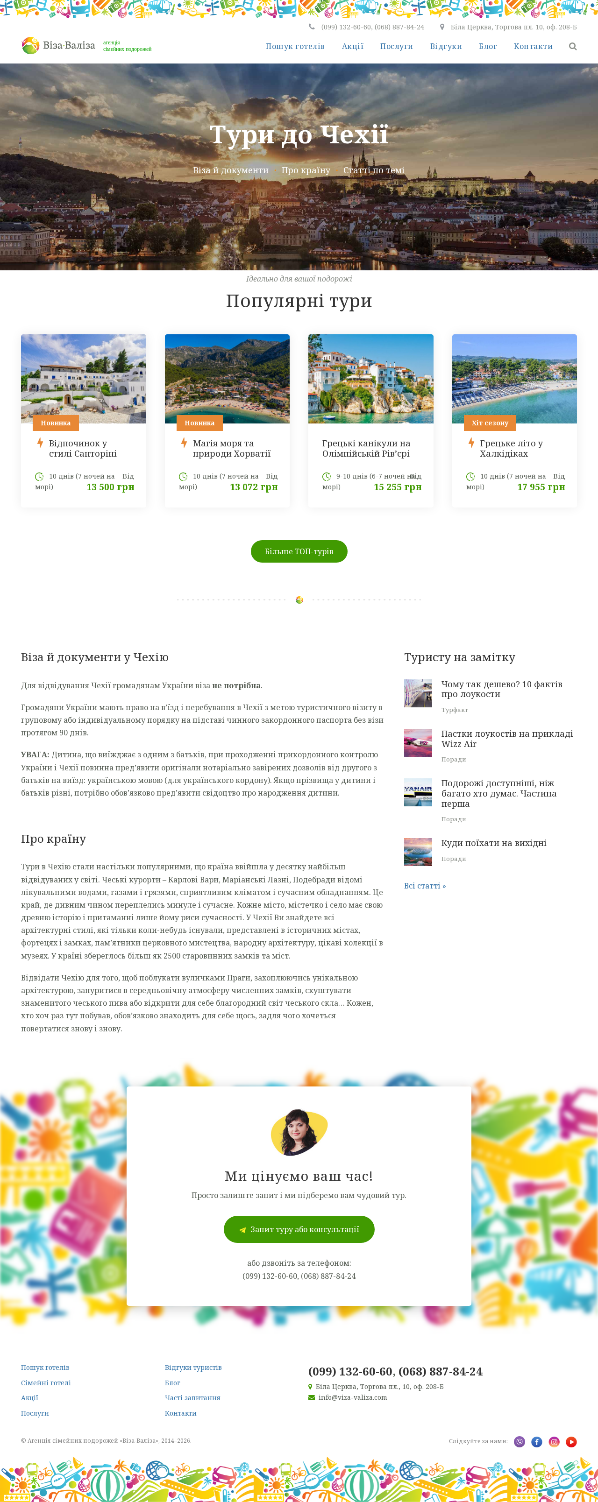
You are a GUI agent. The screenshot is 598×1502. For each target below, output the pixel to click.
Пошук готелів (295, 46)
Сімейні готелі (46, 1382)
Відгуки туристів (193, 1367)
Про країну (306, 170)
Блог (488, 46)
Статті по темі (374, 170)
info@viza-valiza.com (353, 1397)
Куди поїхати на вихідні (494, 842)
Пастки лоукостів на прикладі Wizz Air (507, 738)
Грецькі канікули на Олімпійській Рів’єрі (366, 448)
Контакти (533, 46)
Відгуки (446, 46)
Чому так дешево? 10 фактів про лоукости (501, 689)
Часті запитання (193, 1397)
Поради (453, 759)
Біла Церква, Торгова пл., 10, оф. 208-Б (380, 1386)
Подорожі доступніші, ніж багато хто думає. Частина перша (499, 793)
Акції (353, 46)
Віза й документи (231, 170)
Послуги (396, 46)
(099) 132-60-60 (350, 1371)
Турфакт (454, 709)
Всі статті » (425, 886)
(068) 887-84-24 (441, 1371)
